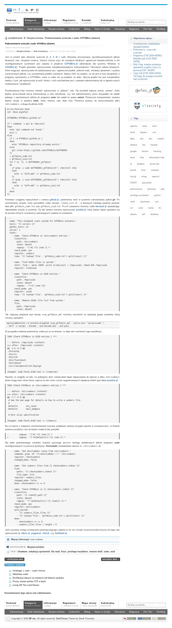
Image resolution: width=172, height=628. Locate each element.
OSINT (133, 183)
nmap (144, 176)
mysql (133, 176)
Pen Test (147, 29)
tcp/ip (151, 208)
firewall (153, 145)
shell (132, 202)
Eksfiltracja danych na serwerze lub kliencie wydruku (38, 578)
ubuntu (133, 214)
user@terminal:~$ (16, 38)
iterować (99, 206)
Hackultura (120, 29)
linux (63, 551)
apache (133, 126)
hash (132, 157)
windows (154, 214)
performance (136, 189)
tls (160, 208)
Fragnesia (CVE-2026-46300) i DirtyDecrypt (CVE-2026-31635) (147, 58)
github (53, 200)
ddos (132, 139)
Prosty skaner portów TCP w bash (29, 581)
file (143, 145)
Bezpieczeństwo (56, 29)
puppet (34, 533)
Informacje (50, 21)
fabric (24, 533)
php (162, 189)
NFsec (32, 618)
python (157, 195)
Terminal (12, 21)
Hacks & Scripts (102, 29)
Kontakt (87, 21)
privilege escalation (78, 551)
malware (155, 170)
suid (112, 551)
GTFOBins (69, 64)
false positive (108, 380)
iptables (141, 164)
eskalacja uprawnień (39, 551)
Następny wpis (109, 559)
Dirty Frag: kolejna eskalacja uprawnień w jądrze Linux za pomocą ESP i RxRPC (147, 67)
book (132, 132)
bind (154, 126)
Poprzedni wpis (15, 559)
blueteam (22, 551)
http (142, 157)
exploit (161, 139)
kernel (133, 170)
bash (144, 126)
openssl (155, 176)
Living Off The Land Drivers (26, 585)
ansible (79, 210)
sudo (106, 551)
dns (142, 139)
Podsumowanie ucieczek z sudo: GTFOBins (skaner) (30, 43)
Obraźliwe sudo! (20, 574)
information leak (156, 157)
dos (150, 139)
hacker (145, 151)
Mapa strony (89, 604)
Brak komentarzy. (41, 51)
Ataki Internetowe (35, 29)
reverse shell (95, 551)
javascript (154, 164)
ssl (131, 208)
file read (55, 551)
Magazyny (134, 29)
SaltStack (59, 533)
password (146, 183)
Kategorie (32, 21)
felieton (133, 145)
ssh (156, 202)
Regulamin (70, 21)
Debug (87, 29)
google (133, 151)
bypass (143, 132)
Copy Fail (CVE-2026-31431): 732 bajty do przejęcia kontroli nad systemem (147, 76)
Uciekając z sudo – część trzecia (29, 571)
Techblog (160, 29)
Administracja (16, 29)
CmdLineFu (74, 29)
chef (44, 533)
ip (131, 164)
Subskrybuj (107, 21)
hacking (157, 151)
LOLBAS (9, 67)
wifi (143, 214)
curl (154, 132)
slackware (145, 202)
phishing (151, 189)
